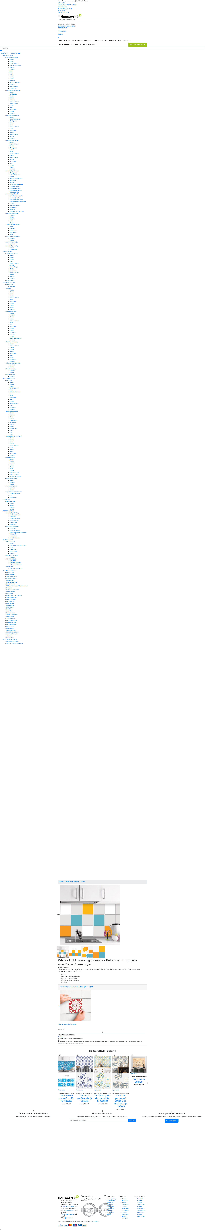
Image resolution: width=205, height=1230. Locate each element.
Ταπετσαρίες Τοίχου (12, 253)
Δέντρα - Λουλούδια (15, 65)
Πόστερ (8, 288)
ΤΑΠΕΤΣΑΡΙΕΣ (76, 40)
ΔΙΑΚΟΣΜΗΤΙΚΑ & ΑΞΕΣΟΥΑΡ (68, 44)
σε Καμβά (12, 286)
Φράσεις (12, 69)
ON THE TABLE (11, 559)
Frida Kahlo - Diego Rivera (14, 595)
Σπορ (11, 73)
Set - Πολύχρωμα (14, 174)
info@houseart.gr (68, 1218)
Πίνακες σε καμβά (11, 311)
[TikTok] (102, 762)
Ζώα (11, 71)
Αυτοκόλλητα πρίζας (12, 242)
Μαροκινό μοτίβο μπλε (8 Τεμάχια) (84, 1098)
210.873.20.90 (62, 26)
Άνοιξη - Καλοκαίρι (15, 515)
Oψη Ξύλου (13, 180)
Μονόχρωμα (13, 94)
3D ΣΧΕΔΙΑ (112, 40)
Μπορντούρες (10, 280)
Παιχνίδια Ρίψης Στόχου (16, 199)
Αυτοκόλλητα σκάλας (12, 213)
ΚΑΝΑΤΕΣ (13, 561)
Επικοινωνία (110, 1206)
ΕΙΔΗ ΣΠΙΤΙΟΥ (10, 541)
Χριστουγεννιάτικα (15, 493)
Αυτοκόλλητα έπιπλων (12, 171)
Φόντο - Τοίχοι (14, 103)
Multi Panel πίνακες (12, 342)
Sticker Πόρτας (14, 144)
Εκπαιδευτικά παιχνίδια (16, 196)
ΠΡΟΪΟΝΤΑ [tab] (4, 53)
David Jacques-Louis (12, 632)
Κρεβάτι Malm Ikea (15, 188)
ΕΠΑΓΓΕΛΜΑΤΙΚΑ (123, 40)
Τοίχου (11, 226)
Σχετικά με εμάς (111, 1199)
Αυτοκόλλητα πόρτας (12, 140)
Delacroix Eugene (11, 620)
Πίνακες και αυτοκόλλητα (13, 363)
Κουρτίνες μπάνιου (11, 478)
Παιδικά (12, 59)
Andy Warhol (10, 603)
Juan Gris (9, 636)
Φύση (11, 107)
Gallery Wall (9, 284)
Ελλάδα (12, 98)
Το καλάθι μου (141, 1210)
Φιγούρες (12, 80)
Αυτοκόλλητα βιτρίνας (12, 513)
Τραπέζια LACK (14, 192)
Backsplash (13, 230)
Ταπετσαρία (13, 232)
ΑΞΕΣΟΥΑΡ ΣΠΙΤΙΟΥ (99, 40)
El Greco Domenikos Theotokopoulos (17, 586)
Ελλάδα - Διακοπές (15, 392)
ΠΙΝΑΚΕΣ (87, 40)
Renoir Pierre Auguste (12, 589)
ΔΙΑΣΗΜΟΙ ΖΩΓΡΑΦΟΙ (87, 44)
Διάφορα (12, 84)
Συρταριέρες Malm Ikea (16, 184)
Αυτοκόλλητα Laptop (12, 246)
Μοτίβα (12, 136)
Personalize (13, 497)
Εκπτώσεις (13, 528)
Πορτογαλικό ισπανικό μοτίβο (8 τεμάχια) (66, 1098)
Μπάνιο (12, 509)
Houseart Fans (111, 1200)
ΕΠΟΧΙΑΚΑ (9, 566)
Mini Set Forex (10, 374)
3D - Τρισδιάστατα (15, 82)
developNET (96, 1221)
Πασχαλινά (13, 524)
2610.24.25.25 (71, 26)
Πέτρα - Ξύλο (13, 428)
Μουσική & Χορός (15, 205)
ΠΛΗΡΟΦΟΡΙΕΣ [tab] (15, 53)
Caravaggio (9, 593)
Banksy (12, 76)
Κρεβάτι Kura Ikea (15, 186)
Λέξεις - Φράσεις (11, 501)
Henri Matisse (10, 601)
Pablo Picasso (10, 591)
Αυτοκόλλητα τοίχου (12, 57)
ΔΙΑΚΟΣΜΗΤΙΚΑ (8, 540)
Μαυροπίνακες (14, 86)
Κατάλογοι (110, 1204)
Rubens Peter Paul (11, 582)
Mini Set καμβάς (11, 369)
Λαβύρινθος (13, 207)
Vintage (12, 111)
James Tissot (10, 626)
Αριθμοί (12, 217)
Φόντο (11, 399)
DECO (11, 543)
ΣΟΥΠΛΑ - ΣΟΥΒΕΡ (15, 563)
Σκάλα (11, 234)
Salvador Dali (10, 580)
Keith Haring (10, 607)
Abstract (12, 415)
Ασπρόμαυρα (13, 420)
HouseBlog (110, 1202)
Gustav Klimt (10, 572)
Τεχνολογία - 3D (14, 272)
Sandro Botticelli (11, 630)
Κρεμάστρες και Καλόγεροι (13, 436)
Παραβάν (9, 380)
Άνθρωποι (13, 332)
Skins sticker (13, 249)
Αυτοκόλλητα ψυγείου (12, 115)
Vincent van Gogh (11, 576)
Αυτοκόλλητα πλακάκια (12, 224)
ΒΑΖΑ (11, 547)
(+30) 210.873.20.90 (68, 1206)
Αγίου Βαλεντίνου (15, 538)
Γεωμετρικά (13, 422)
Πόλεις (11, 75)
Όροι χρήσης (125, 1210)
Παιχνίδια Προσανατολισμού (18, 201)
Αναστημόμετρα (14, 63)
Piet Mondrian (10, 605)
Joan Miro (9, 611)
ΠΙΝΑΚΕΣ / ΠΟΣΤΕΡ (9, 282)
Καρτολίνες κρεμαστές (12, 526)
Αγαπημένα (140, 1212)
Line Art (12, 92)
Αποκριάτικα (13, 522)
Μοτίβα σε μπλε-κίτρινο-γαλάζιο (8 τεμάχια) (102, 1098)
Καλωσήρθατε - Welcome (17, 211)
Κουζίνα (12, 507)
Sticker (12, 247)
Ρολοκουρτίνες (10, 457)
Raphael (8, 588)
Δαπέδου (12, 228)
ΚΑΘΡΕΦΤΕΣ (14, 549)
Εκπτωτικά (13, 516)
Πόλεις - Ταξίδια (14, 101)
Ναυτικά (12, 67)
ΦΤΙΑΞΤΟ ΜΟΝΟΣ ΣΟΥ (138, 44)
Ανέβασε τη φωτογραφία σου (14, 643)
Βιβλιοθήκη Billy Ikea (16, 190)
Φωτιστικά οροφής (11, 486)
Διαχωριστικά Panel (12, 411)
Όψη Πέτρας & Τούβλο (16, 178)
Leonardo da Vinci (11, 578)
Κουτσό (12, 203)
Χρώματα (12, 219)
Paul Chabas (10, 628)
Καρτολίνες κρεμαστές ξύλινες (18, 532)
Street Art (12, 334)
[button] (76, 987)
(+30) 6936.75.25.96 (68, 1214)
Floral (11, 417)
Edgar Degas (10, 616)
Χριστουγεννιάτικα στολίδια (14, 491)
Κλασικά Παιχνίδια (15, 198)
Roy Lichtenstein (11, 599)
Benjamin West (10, 613)
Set (11, 495)
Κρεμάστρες (13, 88)
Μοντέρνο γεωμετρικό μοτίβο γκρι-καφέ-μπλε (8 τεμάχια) (120, 1101)
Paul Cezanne (10, 584)
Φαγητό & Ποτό (14, 403)
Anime (11, 61)
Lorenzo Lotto (10, 637)
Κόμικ (11, 128)
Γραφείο (12, 505)
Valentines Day (14, 520)
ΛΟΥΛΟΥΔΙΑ (13, 551)
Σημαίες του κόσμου (15, 476)
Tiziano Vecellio (10, 618)
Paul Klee (9, 609)
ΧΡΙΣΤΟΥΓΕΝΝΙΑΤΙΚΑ (16, 568)
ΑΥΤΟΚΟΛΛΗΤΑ (64, 40)
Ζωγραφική (13, 109)
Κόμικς (12, 78)
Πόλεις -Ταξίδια (14, 445)
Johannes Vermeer (11, 634)
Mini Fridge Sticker (15, 119)
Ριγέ (11, 432)
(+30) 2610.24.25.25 (68, 1210)
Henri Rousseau (11, 624)
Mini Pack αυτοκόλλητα (13, 236)
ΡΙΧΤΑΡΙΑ (12, 557)
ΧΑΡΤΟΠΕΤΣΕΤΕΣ (15, 564)
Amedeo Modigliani (11, 614)
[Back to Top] (0, 1229)
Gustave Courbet (11, 622)
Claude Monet (10, 574)
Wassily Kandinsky (11, 597)
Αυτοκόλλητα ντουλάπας (13, 90)
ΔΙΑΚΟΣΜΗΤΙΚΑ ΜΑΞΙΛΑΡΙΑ (18, 545)
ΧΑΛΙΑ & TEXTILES (12, 555)
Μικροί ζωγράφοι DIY (16, 338)
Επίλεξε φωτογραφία (12, 641)
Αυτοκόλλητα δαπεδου (12, 194)
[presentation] (58, 1083)
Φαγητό (12, 132)
